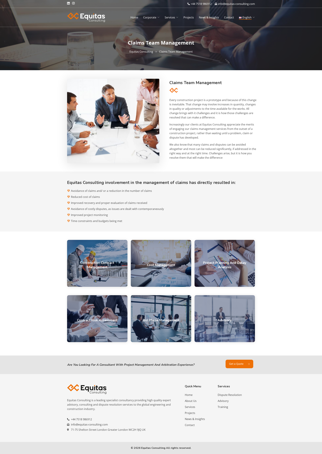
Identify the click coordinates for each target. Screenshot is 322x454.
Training (223, 407)
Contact (229, 17)
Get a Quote (236, 364)
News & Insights (209, 17)
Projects (188, 17)
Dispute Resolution (230, 395)
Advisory (223, 401)
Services (170, 17)
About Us (191, 401)
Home (134, 17)
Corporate (149, 17)
